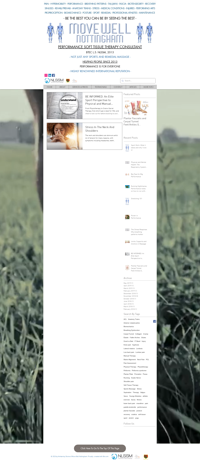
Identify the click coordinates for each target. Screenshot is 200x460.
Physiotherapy (143, 367)
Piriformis (127, 370)
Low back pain (129, 352)
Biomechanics (129, 326)
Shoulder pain (129, 381)
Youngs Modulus (135, 396)
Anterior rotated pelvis (132, 323)
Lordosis (139, 348)
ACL (125, 319)
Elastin (126, 337)
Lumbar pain (140, 352)
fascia (133, 400)
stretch (131, 418)
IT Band (137, 341)
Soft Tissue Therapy (131, 385)
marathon (140, 403)
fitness (139, 400)
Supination (127, 392)
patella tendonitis (130, 407)
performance (142, 407)
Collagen (138, 334)
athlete (145, 396)
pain (146, 403)
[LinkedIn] (49, 75)
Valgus (142, 392)
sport (125, 418)
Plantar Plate (128, 374)
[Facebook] (53, 75)
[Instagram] (46, 75)
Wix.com (105, 457)
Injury (144, 341)
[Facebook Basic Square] (154, 321)
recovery (127, 414)
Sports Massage (130, 389)
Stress (139, 389)
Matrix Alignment (130, 359)
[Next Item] (145, 108)
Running (127, 378)
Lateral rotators (129, 348)
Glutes (143, 337)
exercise (127, 400)
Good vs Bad (128, 341)
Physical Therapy (130, 367)
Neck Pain (141, 359)
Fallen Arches (135, 337)
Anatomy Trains (134, 319)
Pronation (137, 374)
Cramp (145, 334)
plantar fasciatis (129, 411)
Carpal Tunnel (129, 334)
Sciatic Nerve (136, 378)
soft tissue (142, 414)
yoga (137, 418)
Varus (126, 396)
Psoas (145, 374)
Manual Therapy (130, 356)
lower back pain (129, 403)
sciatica (134, 414)
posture (139, 411)
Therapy (136, 392)
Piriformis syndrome (139, 370)
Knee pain (127, 345)
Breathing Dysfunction (132, 330)
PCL (147, 359)
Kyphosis (135, 345)
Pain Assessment (130, 363)
